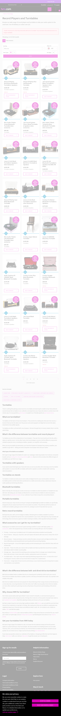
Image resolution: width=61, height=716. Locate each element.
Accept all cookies (45, 700)
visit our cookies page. (9, 712)
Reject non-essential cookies (45, 705)
